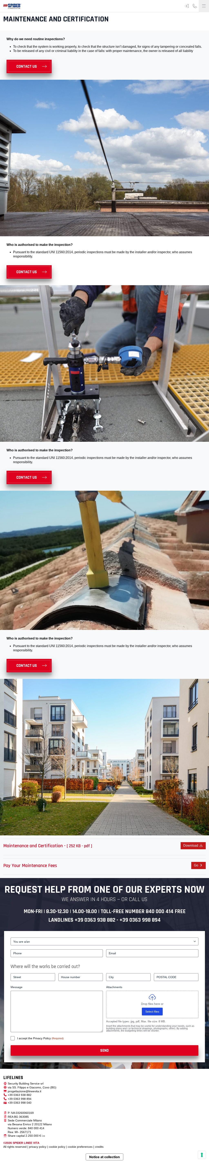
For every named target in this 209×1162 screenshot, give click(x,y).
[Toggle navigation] (204, 6)
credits (99, 1146)
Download (191, 845)
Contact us (26, 66)
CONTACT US (26, 477)
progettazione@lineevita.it (24, 1091)
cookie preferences (80, 1146)
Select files (152, 1011)
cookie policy (57, 1146)
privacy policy (37, 1146)
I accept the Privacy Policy (34, 1038)
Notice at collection (104, 1157)
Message (16, 987)
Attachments (114, 987)
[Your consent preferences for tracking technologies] (202, 1155)
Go (196, 865)
